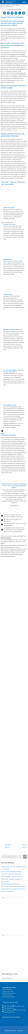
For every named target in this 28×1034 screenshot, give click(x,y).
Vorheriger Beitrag (7, 845)
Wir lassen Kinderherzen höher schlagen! (11, 2)
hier (13, 379)
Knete (5, 226)
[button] (4, 13)
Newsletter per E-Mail (7, 991)
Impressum (20, 1030)
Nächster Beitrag (25, 845)
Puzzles (11, 307)
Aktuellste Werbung (7, 995)
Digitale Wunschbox (7, 989)
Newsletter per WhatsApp (8, 993)
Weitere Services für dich (8, 997)
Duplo (16, 261)
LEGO (13, 261)
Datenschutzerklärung (10, 1030)
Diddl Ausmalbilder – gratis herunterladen (11, 876)
